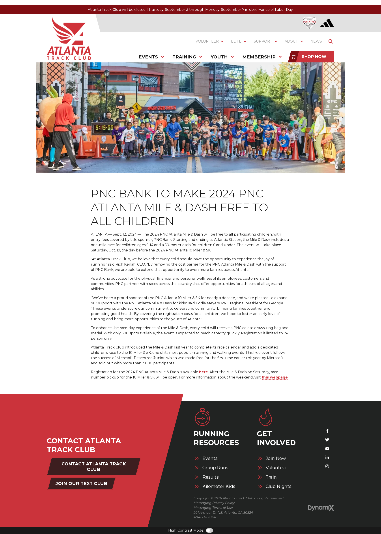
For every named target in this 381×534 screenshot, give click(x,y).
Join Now (276, 458)
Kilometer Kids (218, 486)
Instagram (327, 466)
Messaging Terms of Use (213, 508)
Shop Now (314, 56)
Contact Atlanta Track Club (94, 466)
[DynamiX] (321, 508)
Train (271, 477)
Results (210, 477)
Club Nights (278, 486)
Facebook (327, 431)
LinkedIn (327, 457)
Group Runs (215, 467)
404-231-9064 (205, 517)
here (203, 372)
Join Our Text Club (81, 483)
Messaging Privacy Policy (214, 503)
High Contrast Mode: (186, 530)
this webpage (275, 377)
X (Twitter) (327, 439)
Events (210, 458)
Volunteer (276, 467)
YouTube (327, 448)
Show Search (330, 41)
